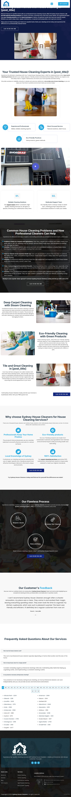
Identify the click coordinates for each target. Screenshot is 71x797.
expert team (11, 205)
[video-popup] (35, 166)
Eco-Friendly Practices (33, 138)
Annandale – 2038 (44, 713)
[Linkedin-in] (35, 763)
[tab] (3, 687)
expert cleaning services (49, 459)
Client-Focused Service (55, 126)
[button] (52, 4)
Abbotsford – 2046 (45, 704)
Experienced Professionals (20, 126)
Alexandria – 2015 (44, 707)
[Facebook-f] (32, 763)
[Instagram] (38, 763)
